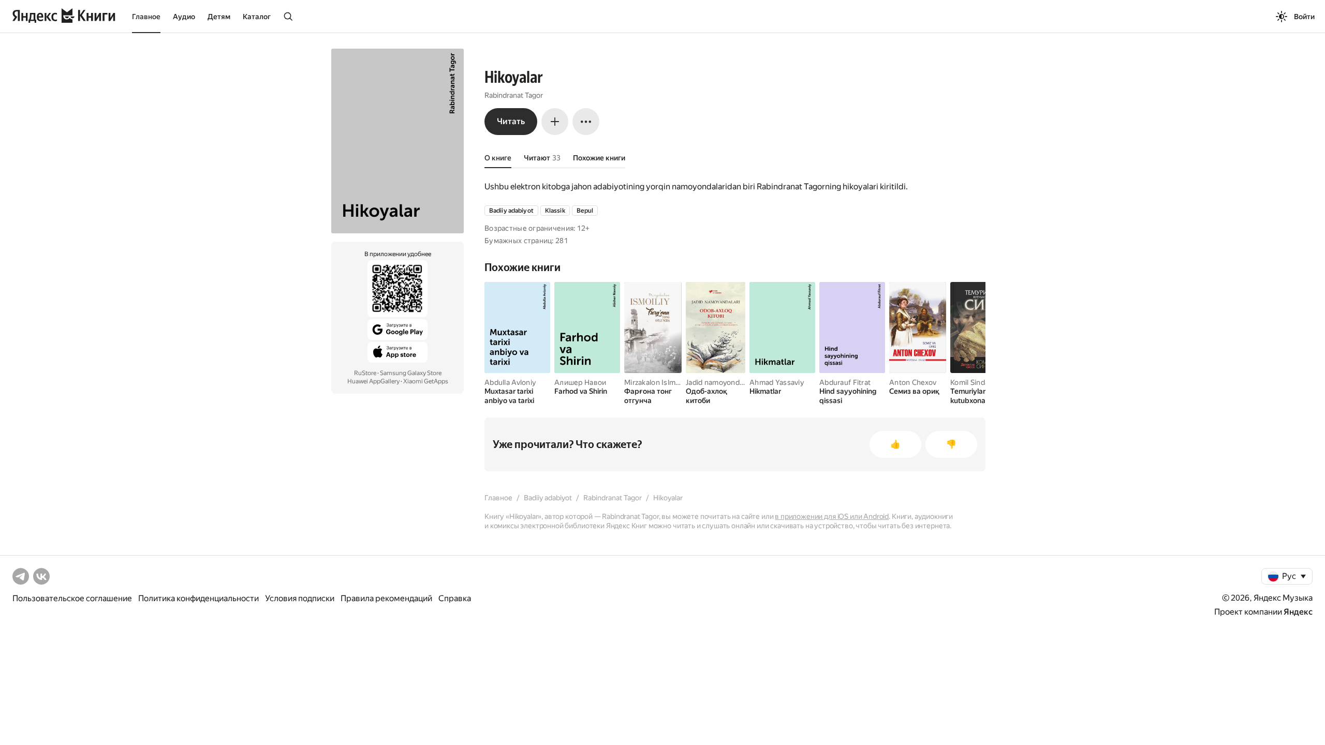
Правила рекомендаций (386, 598)
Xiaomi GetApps (425, 381)
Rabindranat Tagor (513, 95)
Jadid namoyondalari (719, 382)
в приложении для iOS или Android (832, 516)
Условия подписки (299, 598)
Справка (454, 598)
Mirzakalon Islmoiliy (656, 382)
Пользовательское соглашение (72, 598)
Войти (1304, 16)
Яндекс (1298, 612)
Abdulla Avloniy (510, 382)
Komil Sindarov (974, 382)
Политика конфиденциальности (198, 598)
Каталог (257, 16)
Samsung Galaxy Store (410, 373)
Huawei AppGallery (373, 381)
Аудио (184, 16)
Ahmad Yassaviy (776, 382)
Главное (146, 16)
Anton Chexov (912, 382)
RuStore (365, 373)
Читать (511, 121)
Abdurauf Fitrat (845, 382)
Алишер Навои (580, 382)
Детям (219, 16)
